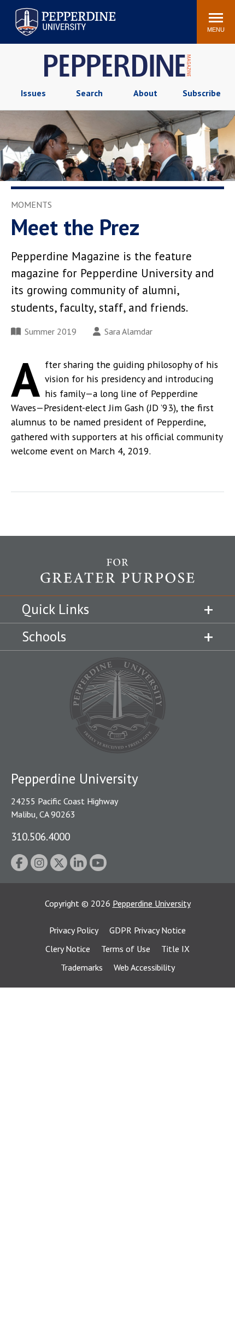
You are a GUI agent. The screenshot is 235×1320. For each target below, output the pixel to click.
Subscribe (202, 92)
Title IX (175, 948)
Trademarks (82, 967)
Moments (31, 204)
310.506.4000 (40, 836)
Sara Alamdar (128, 331)
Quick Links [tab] (55, 609)
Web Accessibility (144, 967)
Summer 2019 (51, 331)
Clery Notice (67, 948)
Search (89, 92)
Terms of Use (125, 948)
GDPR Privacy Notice (147, 930)
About (145, 92)
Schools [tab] (44, 636)
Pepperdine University (52, 10)
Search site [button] (39, 16)
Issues (33, 92)
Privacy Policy (73, 930)
